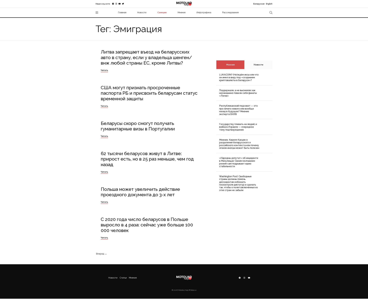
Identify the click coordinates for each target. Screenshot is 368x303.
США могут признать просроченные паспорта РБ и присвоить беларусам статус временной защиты (149, 93)
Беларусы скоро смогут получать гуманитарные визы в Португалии (138, 126)
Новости (141, 12)
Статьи (123, 277)
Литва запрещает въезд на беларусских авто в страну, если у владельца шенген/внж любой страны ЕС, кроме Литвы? (146, 57)
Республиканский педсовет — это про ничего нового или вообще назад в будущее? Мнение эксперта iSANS (238, 109)
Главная (122, 12)
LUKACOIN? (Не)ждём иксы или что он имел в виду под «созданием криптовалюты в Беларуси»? (239, 77)
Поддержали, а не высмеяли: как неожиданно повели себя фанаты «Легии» (238, 93)
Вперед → (101, 253)
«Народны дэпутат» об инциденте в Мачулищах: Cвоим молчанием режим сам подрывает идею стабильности (238, 162)
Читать (104, 70)
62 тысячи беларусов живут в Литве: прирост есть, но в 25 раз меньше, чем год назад (147, 159)
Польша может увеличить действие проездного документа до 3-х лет (140, 192)
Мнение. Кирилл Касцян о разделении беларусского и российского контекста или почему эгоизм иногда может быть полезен (239, 143)
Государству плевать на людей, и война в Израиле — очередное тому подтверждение (238, 127)
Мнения (181, 12)
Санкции (162, 12)
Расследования (230, 12)
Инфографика (204, 12)
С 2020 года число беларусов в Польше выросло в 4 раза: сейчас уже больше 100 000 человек (147, 225)
